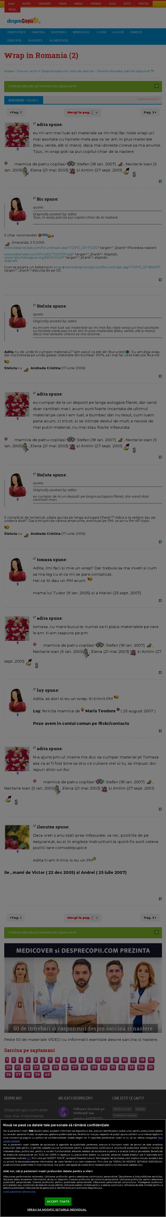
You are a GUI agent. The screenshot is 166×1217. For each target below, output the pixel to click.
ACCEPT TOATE (58, 1201)
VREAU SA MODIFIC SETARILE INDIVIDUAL (56, 1209)
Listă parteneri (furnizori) (19, 1191)
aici (29, 1158)
